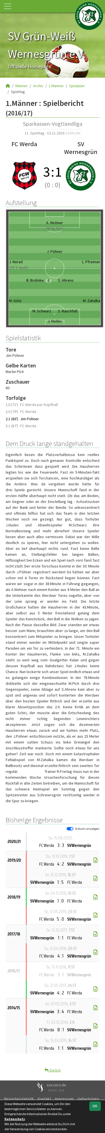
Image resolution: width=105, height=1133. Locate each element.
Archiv (38, 85)
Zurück (54, 1070)
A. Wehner (54, 222)
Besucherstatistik (19, 1098)
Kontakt (44, 1098)
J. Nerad (16, 261)
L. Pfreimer (91, 261)
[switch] (70, 828)
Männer (21, 85)
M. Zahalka (91, 300)
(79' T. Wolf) (18, 267)
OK (94, 1105)
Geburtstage (88, 1098)
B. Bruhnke (37, 280)
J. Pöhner (54, 251)
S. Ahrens (66, 280)
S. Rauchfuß (68, 310)
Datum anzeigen (87, 828)
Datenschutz (14, 1119)
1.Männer (56, 85)
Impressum (64, 1098)
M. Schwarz (41, 310)
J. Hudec (55, 321)
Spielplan (77, 85)
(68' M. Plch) (54, 228)
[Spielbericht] (95, 860)
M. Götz (15, 300)
